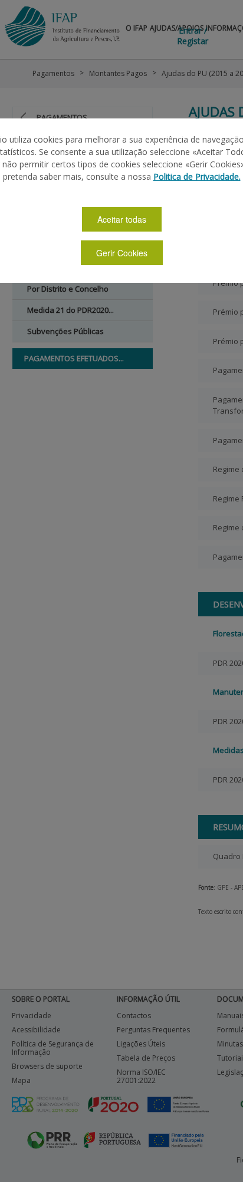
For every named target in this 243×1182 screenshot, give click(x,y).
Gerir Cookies (121, 253)
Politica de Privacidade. (197, 176)
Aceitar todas (121, 219)
